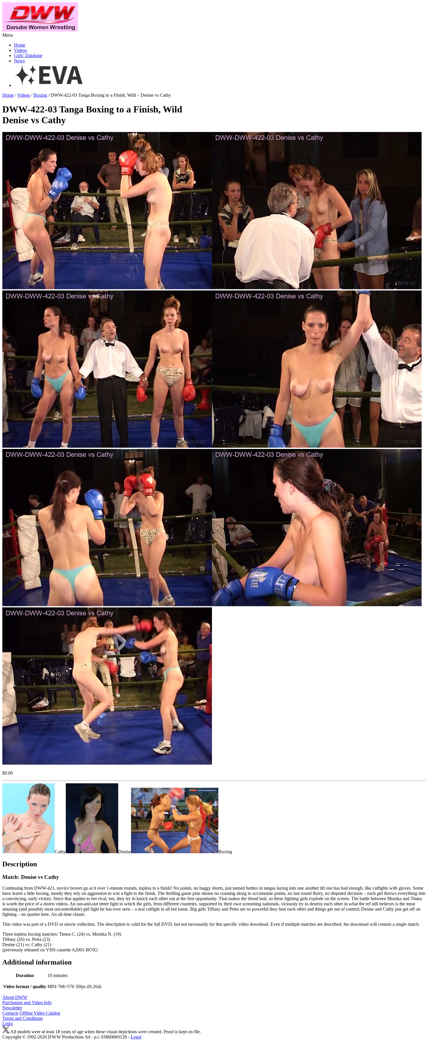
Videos (20, 50)
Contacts (10, 1013)
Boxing (40, 95)
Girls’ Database (28, 55)
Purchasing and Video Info (27, 1002)
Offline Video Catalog (40, 1013)
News (19, 60)
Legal (136, 1036)
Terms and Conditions (22, 1018)
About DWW (14, 997)
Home (19, 45)
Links (7, 1023)
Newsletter (12, 1007)
